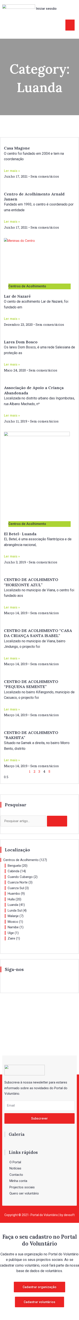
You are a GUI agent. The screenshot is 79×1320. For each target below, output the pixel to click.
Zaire (11, 938)
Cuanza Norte (18, 882)
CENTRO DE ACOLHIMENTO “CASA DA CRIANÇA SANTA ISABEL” (38, 633)
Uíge (11, 933)
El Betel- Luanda (20, 533)
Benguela (14, 866)
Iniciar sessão (46, 8)
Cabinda (13, 871)
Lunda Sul (15, 910)
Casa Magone (17, 148)
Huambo (14, 894)
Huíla (11, 899)
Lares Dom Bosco (21, 341)
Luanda (13, 905)
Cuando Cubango (20, 877)
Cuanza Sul (16, 888)
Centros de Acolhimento (21, 860)
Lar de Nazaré (17, 296)
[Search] (57, 821)
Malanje (13, 916)
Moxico (13, 922)
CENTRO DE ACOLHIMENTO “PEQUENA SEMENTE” (31, 684)
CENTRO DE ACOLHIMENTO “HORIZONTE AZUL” (31, 582)
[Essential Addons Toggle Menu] (70, 25)
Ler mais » (12, 171)
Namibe (13, 927)
